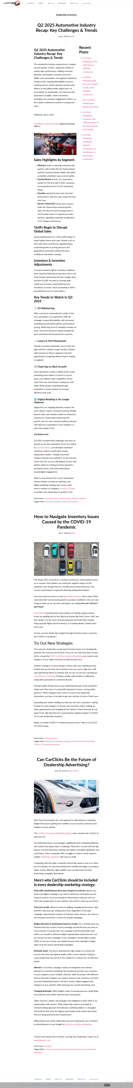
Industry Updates (79, 498)
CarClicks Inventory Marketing (82, 741)
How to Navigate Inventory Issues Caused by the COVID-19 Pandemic (66, 522)
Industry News (65, 498)
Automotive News (51, 498)
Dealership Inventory (69, 502)
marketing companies (50, 857)
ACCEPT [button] (107, 1085)
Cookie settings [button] (97, 1085)
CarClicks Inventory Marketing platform (55, 833)
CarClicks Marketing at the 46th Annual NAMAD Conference (90, 65)
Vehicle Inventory (51, 738)
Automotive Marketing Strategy (57, 741)
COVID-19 (38, 745)
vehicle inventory (73, 596)
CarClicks (48, 1046)
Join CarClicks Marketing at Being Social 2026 (91, 103)
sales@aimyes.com (42, 1040)
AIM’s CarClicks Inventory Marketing (66, 656)
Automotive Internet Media (12, 3)
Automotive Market (52, 502)
